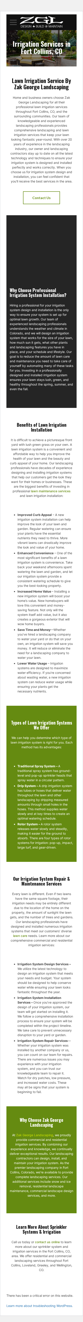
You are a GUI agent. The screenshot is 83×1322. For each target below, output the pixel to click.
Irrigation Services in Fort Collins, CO (41, 48)
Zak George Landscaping (34, 1135)
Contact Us (41, 198)
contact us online (47, 1242)
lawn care (20, 936)
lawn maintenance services (51, 491)
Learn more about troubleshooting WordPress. (39, 1306)
